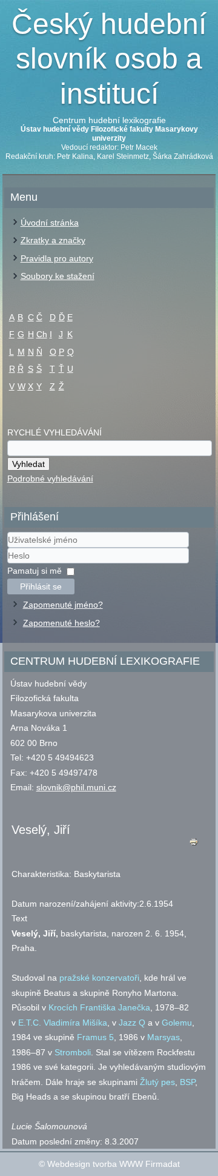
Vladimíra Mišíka (75, 1022)
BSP (187, 1082)
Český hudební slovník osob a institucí (109, 59)
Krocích (63, 1007)
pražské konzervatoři (99, 978)
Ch (41, 334)
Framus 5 (95, 1037)
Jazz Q (132, 1022)
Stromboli (72, 1052)
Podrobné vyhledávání (50, 478)
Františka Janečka (115, 1007)
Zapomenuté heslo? (61, 623)
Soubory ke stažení (57, 276)
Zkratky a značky (53, 240)
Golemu (177, 1022)
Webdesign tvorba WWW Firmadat (113, 1164)
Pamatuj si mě (34, 571)
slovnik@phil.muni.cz (76, 787)
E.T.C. (29, 1022)
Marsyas (163, 1037)
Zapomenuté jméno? (63, 605)
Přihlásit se (41, 586)
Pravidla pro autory (57, 258)
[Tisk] (193, 844)
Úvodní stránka (50, 222)
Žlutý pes (157, 1082)
